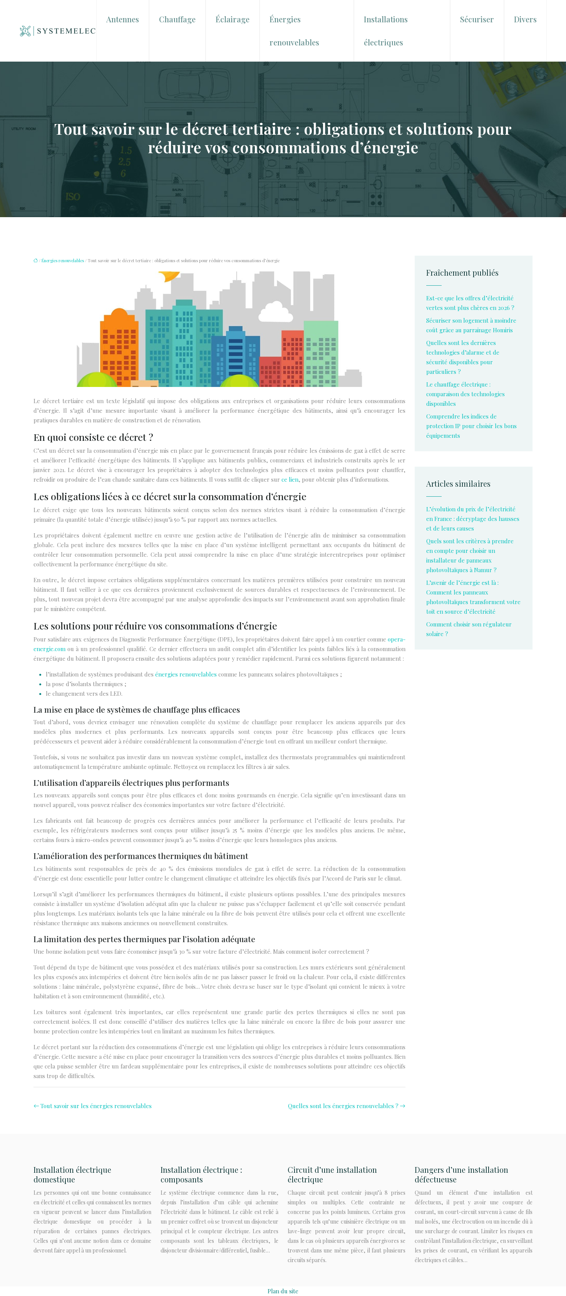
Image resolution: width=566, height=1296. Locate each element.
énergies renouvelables (186, 674)
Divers (525, 19)
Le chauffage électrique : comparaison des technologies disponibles (465, 393)
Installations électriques (386, 30)
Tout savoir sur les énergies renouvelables (96, 1106)
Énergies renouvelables (294, 30)
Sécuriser (477, 19)
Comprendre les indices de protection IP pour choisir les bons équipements (471, 425)
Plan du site (283, 1291)
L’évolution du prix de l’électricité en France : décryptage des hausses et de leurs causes (472, 518)
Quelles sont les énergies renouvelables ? (343, 1106)
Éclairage (233, 19)
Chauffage (177, 19)
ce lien (289, 479)
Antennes (122, 19)
